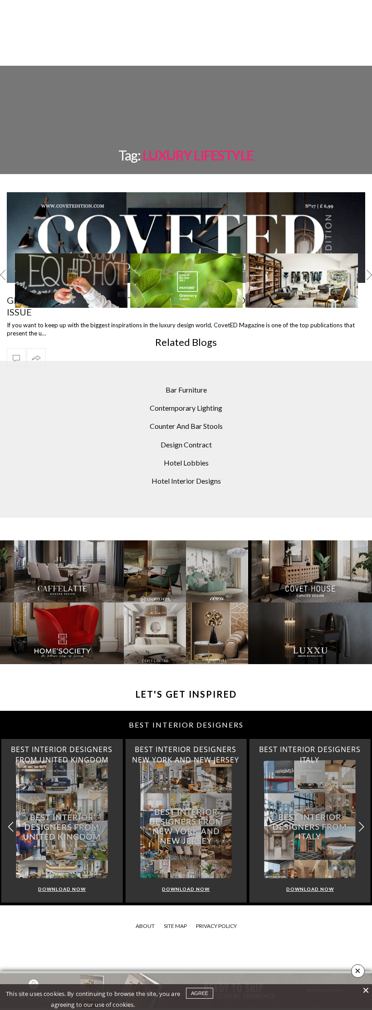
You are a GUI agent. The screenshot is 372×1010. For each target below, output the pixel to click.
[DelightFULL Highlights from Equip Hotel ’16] (71, 281)
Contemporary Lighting (186, 407)
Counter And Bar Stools (186, 426)
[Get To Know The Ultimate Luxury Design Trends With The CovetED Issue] (16, 357)
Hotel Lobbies (186, 462)
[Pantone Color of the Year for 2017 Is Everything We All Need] (186, 281)
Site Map (175, 926)
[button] (361, 827)
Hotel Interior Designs (186, 480)
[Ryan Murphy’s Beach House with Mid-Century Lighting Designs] (301, 281)
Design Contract (186, 444)
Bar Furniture (186, 389)
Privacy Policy (216, 926)
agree (199, 993)
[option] (71, 280)
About (145, 926)
